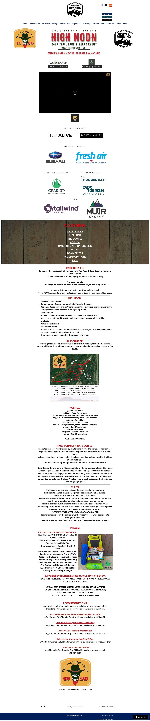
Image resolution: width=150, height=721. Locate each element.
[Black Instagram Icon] (101, 5)
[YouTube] (105, 5)
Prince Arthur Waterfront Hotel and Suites (75, 639)
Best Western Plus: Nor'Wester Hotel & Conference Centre (75, 614)
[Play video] (75, 93)
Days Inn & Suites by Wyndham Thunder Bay (75, 622)
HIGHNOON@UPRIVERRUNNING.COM (75, 689)
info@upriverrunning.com (75, 707)
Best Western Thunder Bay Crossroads (75, 631)
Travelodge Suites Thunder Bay (75, 647)
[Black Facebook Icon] (98, 5)
